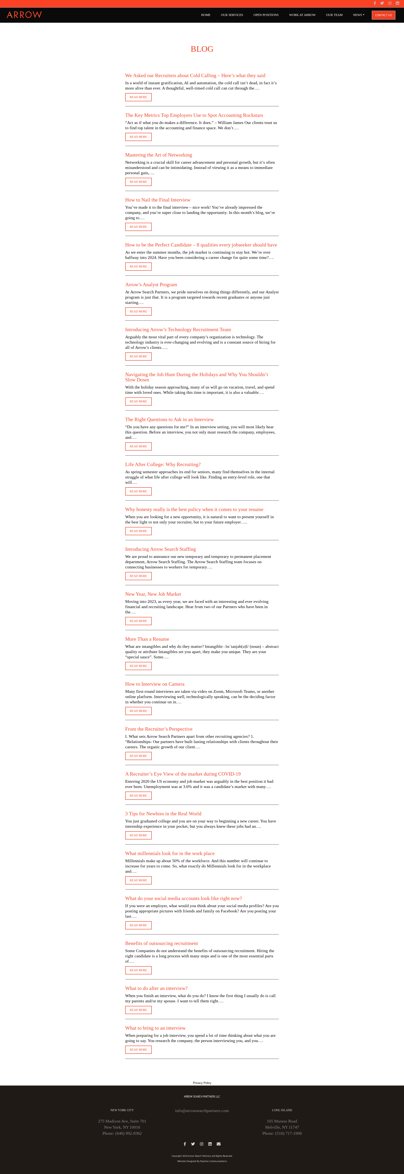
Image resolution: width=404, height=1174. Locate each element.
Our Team (334, 15)
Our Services (232, 15)
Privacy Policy (202, 1082)
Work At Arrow (302, 15)
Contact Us (383, 15)
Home (205, 15)
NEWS (357, 15)
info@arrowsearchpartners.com (202, 1110)
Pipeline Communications (213, 1161)
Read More (138, 97)
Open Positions (266, 15)
